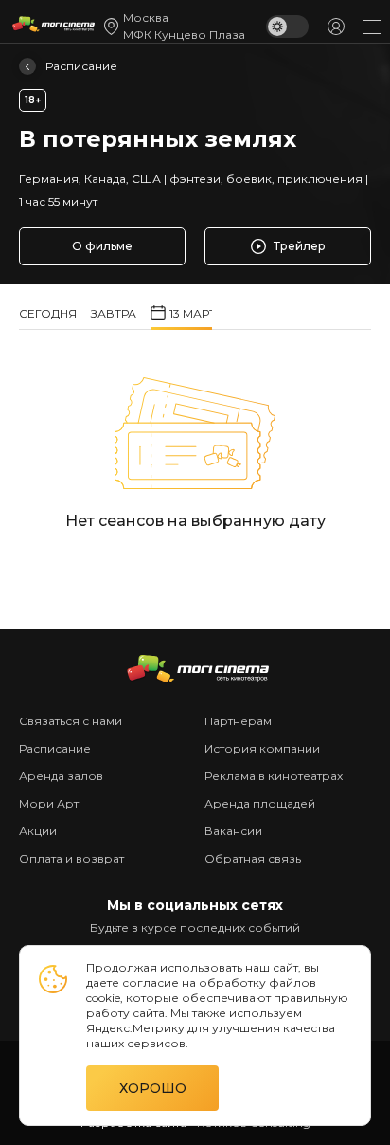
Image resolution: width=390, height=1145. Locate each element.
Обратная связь (252, 858)
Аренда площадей (259, 803)
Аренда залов (61, 776)
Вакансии (233, 831)
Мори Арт (49, 803)
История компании (262, 748)
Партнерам (238, 721)
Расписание (81, 66)
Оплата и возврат (71, 858)
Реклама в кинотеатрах (273, 776)
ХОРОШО (152, 1088)
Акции (38, 831)
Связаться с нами (70, 721)
